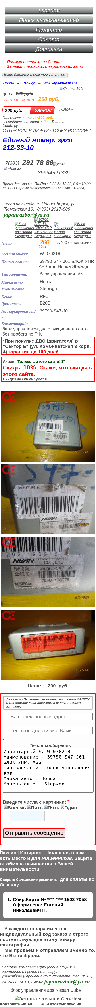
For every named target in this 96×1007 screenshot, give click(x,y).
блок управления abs (60, 83)
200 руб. (14, 110)
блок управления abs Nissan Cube (45, 990)
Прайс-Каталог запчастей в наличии (33, 74)
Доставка (49, 49)
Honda (8, 83)
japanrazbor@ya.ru (26, 215)
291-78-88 (37, 162)
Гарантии (49, 29)
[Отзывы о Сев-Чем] (48, 998)
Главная (49, 10)
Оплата (49, 39)
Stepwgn (28, 83)
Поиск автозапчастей (49, 20)
